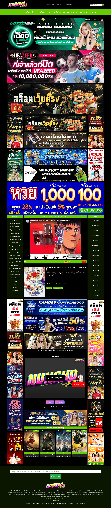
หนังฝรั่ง (15, 287)
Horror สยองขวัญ (15, 255)
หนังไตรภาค (15, 291)
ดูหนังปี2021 (96, 240)
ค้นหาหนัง (55, 476)
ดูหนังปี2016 (96, 265)
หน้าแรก (18, 12)
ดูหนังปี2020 (95, 245)
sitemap (82, 504)
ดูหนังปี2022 (95, 235)
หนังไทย (15, 294)
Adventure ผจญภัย (15, 223)
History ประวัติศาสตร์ (14, 252)
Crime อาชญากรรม (15, 236)
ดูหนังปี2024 (95, 225)
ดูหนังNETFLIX (44, 12)
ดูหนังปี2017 (96, 260)
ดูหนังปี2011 (96, 291)
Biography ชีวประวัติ (15, 230)
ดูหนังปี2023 (95, 230)
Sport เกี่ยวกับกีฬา (15, 271)
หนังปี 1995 (49, 288)
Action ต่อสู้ (15, 220)
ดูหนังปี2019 (96, 250)
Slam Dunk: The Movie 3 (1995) (58, 284)
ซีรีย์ (15, 284)
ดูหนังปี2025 (95, 220)
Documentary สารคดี (15, 239)
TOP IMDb (83, 12)
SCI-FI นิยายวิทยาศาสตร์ (15, 268)
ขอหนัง (93, 12)
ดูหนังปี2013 (96, 281)
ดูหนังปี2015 (96, 271)
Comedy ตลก (15, 233)
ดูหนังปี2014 (95, 276)
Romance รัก (14, 265)
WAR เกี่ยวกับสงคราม (15, 278)
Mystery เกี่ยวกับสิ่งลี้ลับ (15, 262)
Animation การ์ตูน (15, 227)
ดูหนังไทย (57, 12)
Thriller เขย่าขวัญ (15, 275)
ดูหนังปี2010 (95, 296)
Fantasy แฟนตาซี (15, 249)
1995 (30, 262)
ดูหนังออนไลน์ (29, 12)
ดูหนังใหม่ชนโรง (70, 12)
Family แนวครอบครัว (14, 246)
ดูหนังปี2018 (95, 255)
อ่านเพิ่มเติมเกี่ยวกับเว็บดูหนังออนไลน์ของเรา (56, 499)
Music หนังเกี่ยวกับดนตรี (15, 259)
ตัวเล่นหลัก (50, 402)
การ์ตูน (15, 281)
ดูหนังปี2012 (96, 286)
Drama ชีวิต (15, 243)
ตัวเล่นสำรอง (60, 402)
